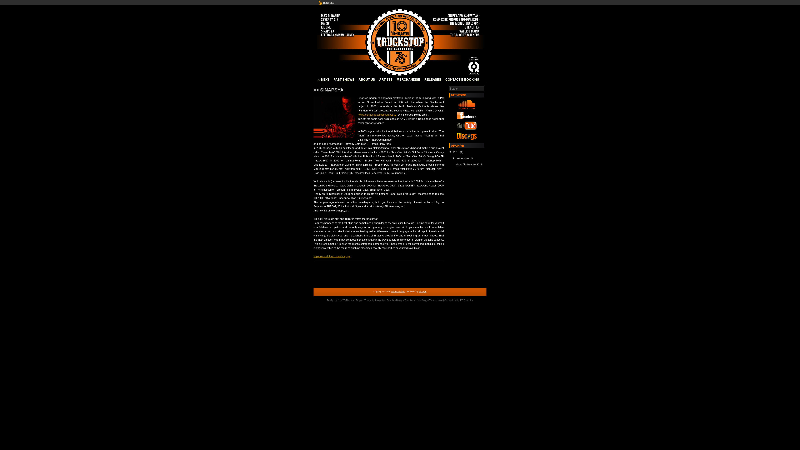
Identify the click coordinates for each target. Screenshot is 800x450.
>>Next (323, 79)
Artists (385, 79)
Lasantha (380, 300)
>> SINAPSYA (329, 89)
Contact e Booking (462, 79)
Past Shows (344, 79)
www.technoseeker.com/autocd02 (377, 114)
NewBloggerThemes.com (429, 300)
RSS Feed (328, 3)
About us (367, 79)
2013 (456, 152)
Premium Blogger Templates (401, 300)
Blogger (422, 291)
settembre (463, 158)
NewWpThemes (346, 300)
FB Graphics (466, 300)
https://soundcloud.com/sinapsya (332, 256)
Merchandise (408, 79)
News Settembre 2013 (469, 164)
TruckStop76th (398, 291)
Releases (432, 79)
